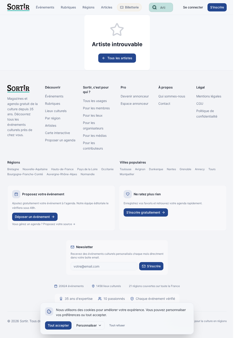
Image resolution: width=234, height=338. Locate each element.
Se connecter (193, 7)
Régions (88, 7)
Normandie (88, 174)
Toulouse (125, 169)
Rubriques (68, 7)
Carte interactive (57, 133)
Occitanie (107, 169)
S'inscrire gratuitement (143, 212)
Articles (106, 7)
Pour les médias (94, 135)
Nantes (171, 169)
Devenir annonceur (135, 96)
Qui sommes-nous (171, 96)
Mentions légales (208, 96)
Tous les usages (95, 101)
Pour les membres (96, 108)
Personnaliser (86, 325)
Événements (45, 7)
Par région (52, 118)
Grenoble (185, 169)
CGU (199, 103)
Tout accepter (58, 325)
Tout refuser (117, 325)
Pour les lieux (93, 115)
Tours (211, 169)
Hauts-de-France (62, 169)
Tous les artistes (119, 58)
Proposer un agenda (60, 140)
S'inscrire (217, 7)
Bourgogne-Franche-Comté (25, 174)
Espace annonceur (134, 103)
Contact (164, 103)
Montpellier (127, 174)
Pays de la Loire (87, 169)
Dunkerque (156, 169)
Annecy (200, 169)
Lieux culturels (55, 111)
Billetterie (132, 7)
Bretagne (13, 169)
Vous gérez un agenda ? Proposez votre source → (43, 224)
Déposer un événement (32, 217)
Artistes (50, 125)
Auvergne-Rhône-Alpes (62, 174)
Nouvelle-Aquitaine (35, 169)
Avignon (140, 169)
